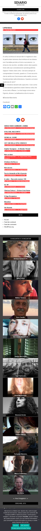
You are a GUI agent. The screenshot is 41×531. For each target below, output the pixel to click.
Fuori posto (23, 204)
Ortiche (18, 164)
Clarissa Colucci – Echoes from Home (17, 190)
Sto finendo (8, 207)
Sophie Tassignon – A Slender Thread (17, 149)
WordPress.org (9, 227)
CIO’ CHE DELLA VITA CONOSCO (15, 143)
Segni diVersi (23, 156)
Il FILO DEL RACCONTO (12, 132)
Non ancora (8, 168)
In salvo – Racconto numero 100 (15, 179)
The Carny (24, 151)
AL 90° (6, 185)
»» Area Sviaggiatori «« (20, 498)
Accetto (15, 525)
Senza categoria (30, 128)
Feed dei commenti (10, 224)
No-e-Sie (22, 128)
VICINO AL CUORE (10, 137)
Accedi (6, 220)
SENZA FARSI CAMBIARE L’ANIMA (16, 126)
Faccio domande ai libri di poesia (15, 173)
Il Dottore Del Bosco (11, 162)
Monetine (7, 202)
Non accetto (25, 525)
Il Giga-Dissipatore (10, 196)
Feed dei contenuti (10, 222)
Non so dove (8, 154)
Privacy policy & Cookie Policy (21, 528)
